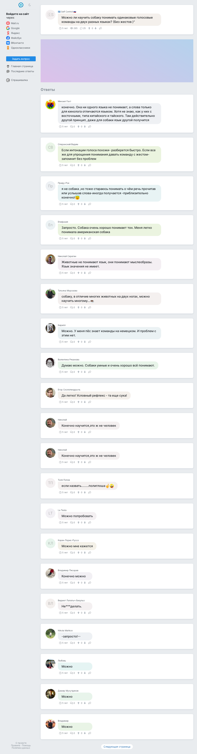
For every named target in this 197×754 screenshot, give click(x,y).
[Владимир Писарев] (52, 573)
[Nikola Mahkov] (52, 634)
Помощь (26, 745)
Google (15, 28)
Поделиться (100, 27)
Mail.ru (15, 23)
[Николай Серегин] (52, 259)
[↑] (89, 28)
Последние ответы (22, 71)
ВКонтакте (17, 42)
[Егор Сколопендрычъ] (52, 393)
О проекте (21, 743)
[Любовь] (52, 664)
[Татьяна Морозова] (52, 294)
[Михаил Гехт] (52, 104)
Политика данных (21, 747)
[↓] (95, 28)
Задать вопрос (21, 58)
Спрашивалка (19, 80)
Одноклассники (20, 47)
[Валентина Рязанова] (52, 363)
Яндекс (15, 33)
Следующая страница (117, 746)
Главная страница (22, 66)
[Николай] (52, 423)
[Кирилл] (52, 328)
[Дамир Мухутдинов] (52, 694)
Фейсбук (16, 37)
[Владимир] (52, 724)
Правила (15, 745)
